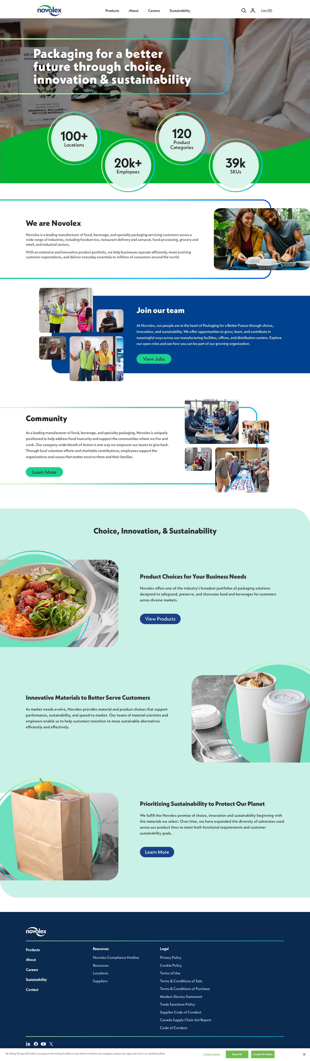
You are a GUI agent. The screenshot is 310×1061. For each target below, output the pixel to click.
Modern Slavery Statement (181, 996)
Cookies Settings (211, 1054)
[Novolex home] (36, 931)
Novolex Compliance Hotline (116, 957)
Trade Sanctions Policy (177, 1004)
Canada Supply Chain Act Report (185, 1019)
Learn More (44, 472)
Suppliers (100, 981)
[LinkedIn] (28, 1043)
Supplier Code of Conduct (180, 1012)
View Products (160, 619)
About (133, 10)
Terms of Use (170, 973)
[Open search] (244, 10)
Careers (154, 10)
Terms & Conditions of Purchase (185, 988)
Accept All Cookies (262, 1054)
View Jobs (154, 359)
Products (112, 10)
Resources (101, 965)
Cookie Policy (171, 965)
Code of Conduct (173, 1027)
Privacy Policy (170, 957)
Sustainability (180, 10)
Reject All (237, 1054)
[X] (50, 1043)
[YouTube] (43, 1043)
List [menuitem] (266, 10)
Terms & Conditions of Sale (181, 981)
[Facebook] (35, 1043)
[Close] (304, 1054)
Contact (32, 989)
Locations (100, 973)
